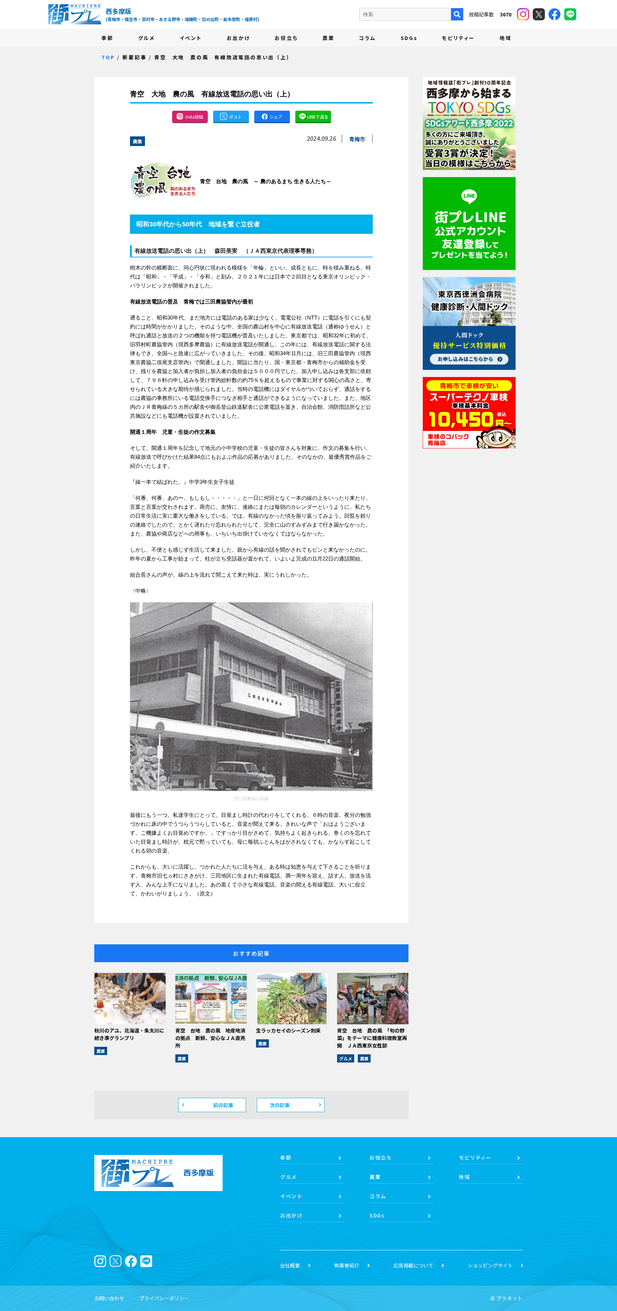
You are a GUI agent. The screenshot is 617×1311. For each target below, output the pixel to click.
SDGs (409, 37)
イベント (191, 37)
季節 (107, 37)
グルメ (146, 37)
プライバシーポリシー (164, 1298)
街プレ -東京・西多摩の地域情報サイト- (74, 14)
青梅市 (357, 139)
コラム (367, 37)
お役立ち (286, 37)
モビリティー (458, 37)
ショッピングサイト (490, 1265)
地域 (506, 37)
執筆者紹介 (346, 1265)
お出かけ (238, 37)
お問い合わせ (109, 1298)
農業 (328, 37)
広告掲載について (413, 1265)
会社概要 (290, 1265)
